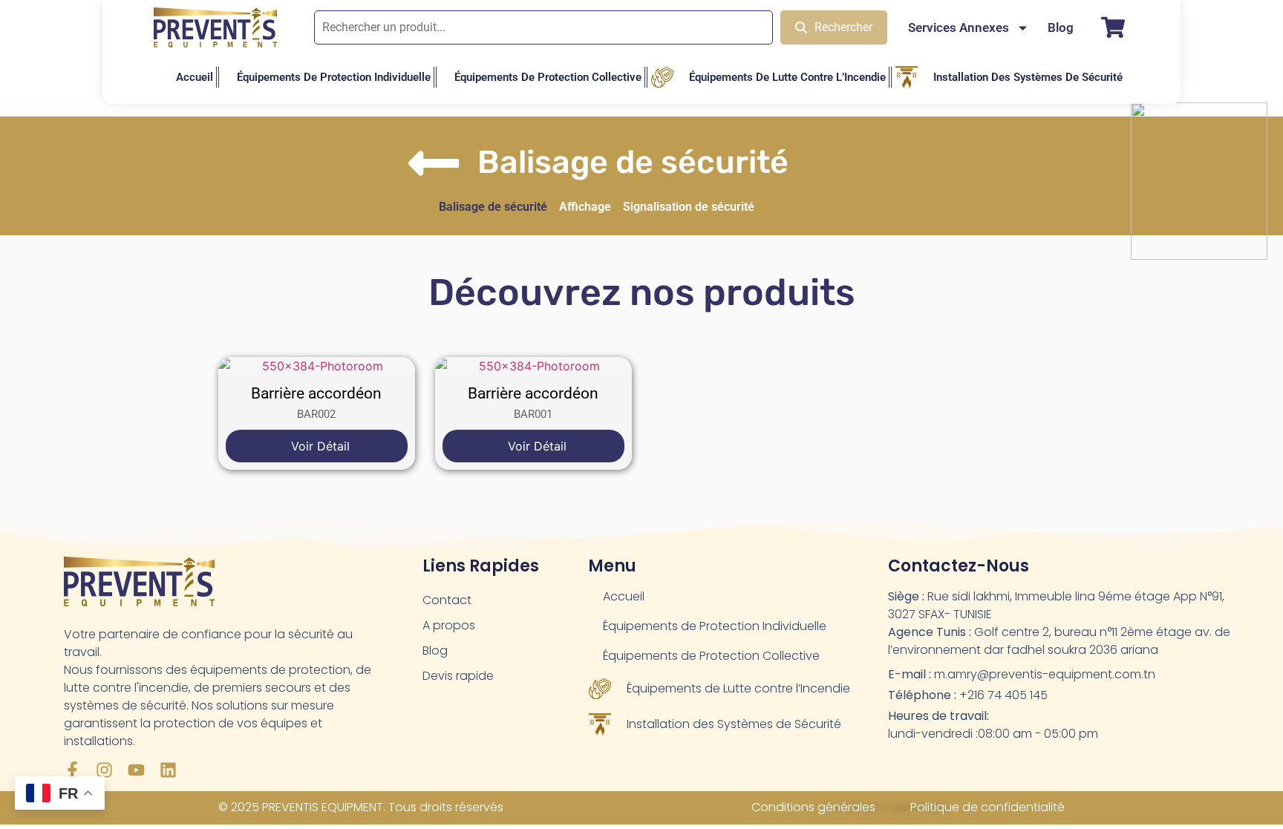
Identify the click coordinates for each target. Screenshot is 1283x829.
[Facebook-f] (72, 770)
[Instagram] (104, 770)
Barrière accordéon (316, 393)
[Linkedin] (168, 770)
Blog (1061, 27)
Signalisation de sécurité (688, 207)
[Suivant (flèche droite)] (1257, 415)
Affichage (585, 207)
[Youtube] (136, 770)
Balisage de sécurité (493, 207)
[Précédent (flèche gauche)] (26, 415)
